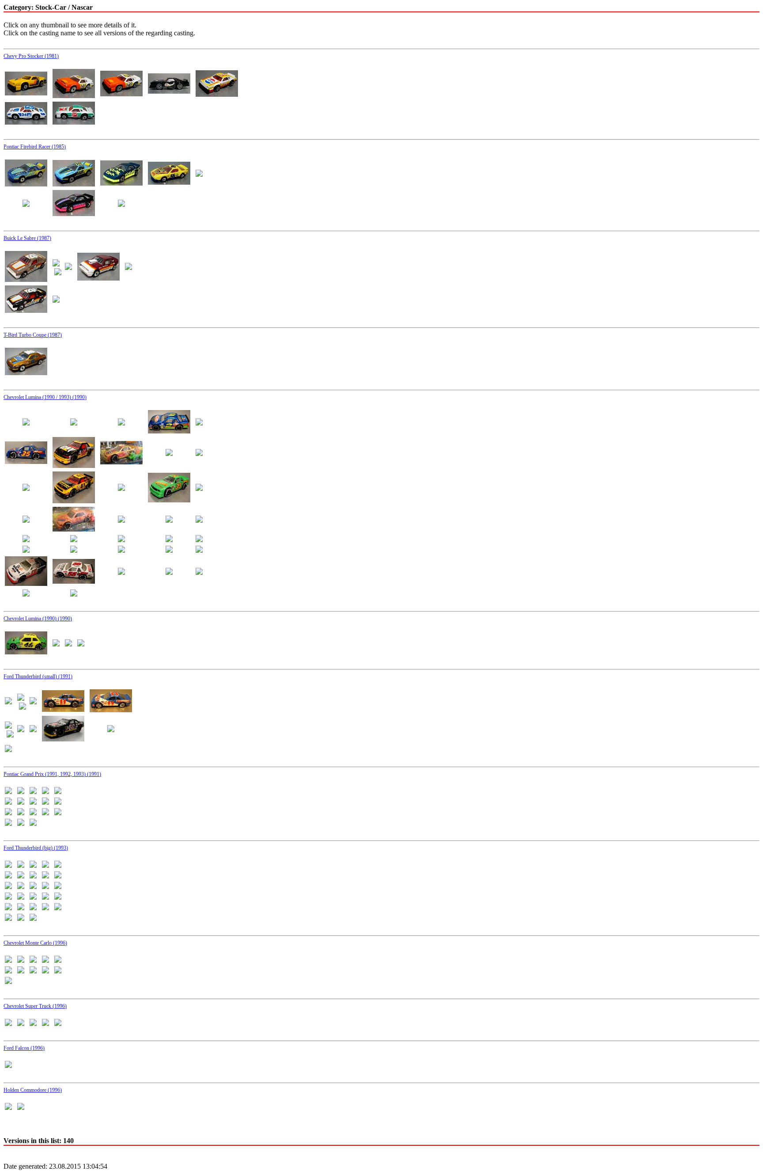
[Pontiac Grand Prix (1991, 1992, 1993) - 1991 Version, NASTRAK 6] (20, 802)
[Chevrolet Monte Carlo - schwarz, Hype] (57, 971)
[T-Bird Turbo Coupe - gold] (26, 372)
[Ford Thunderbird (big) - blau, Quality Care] (57, 865)
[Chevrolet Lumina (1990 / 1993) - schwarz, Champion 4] (73, 539)
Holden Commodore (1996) (33, 1090)
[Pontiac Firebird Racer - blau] (26, 184)
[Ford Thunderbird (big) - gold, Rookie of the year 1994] (57, 876)
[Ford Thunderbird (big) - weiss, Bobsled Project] (8, 918)
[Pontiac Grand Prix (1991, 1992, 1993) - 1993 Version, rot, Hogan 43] (57, 813)
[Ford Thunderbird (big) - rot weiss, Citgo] (20, 886)
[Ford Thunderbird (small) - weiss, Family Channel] (110, 729)
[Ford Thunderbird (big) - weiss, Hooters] (20, 918)
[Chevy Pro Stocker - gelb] (26, 93)
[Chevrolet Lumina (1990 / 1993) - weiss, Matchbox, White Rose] (169, 572)
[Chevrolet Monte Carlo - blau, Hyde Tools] (8, 960)
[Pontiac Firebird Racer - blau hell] (74, 184)
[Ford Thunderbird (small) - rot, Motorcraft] (20, 729)
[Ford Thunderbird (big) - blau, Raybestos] (8, 876)
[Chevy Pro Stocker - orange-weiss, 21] (74, 95)
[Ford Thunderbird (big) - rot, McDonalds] (8, 897)
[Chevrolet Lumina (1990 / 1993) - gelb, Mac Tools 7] (26, 488)
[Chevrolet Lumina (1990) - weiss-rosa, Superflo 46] (80, 644)
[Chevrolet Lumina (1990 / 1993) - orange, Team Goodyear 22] (74, 529)
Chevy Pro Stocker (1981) (31, 56)
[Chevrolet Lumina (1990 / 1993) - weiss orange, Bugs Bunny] (199, 550)
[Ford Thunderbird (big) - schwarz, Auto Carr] (33, 897)
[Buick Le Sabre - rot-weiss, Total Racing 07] (128, 267)
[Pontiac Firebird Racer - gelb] (169, 182)
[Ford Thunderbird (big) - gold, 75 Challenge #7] (45, 876)
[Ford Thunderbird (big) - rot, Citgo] (57, 886)
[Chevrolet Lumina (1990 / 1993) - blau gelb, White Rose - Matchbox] (26, 423)
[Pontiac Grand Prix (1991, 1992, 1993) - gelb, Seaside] (33, 823)
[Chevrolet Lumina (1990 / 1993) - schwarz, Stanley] (26, 550)
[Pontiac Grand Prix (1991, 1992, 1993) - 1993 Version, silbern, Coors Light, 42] (20, 823)
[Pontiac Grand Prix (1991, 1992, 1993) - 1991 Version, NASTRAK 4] (57, 791)
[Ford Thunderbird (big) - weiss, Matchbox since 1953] (33, 918)
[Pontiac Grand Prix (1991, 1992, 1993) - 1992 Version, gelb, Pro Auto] (20, 813)
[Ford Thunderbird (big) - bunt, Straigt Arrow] (33, 876)
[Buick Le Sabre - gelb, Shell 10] (56, 264)
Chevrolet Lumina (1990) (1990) (38, 618)
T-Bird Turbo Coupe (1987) (33, 335)
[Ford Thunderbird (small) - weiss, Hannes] (8, 749)
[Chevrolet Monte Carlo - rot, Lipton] (20, 971)
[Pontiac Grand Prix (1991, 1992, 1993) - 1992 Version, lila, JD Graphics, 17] (45, 813)
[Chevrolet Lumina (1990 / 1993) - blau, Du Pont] (169, 431)
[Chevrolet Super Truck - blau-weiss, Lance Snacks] (8, 1023)
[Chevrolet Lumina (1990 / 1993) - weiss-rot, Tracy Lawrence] (73, 594)
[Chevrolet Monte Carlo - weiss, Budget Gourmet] (8, 981)
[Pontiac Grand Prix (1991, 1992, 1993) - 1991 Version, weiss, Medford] (45, 802)
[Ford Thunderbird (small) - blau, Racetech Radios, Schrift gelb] (20, 698)
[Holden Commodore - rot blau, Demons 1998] (8, 1107)
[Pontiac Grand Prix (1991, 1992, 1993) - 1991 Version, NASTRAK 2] (33, 791)
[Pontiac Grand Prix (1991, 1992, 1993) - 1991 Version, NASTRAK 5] (8, 802)
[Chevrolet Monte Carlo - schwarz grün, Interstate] (45, 971)
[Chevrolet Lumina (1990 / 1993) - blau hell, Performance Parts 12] (73, 423)
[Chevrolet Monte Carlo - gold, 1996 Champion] (57, 960)
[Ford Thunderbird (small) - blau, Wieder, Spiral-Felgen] (111, 710)
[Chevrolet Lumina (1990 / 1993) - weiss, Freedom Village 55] (74, 581)
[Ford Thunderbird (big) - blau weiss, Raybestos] (20, 865)
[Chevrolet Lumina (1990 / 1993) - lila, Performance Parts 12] (199, 488)
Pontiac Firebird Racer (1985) (35, 147)
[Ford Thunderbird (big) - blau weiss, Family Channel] (8, 865)
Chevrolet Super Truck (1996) (35, 1006)
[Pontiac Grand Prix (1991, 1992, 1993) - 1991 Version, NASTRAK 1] (20, 791)
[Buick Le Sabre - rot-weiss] (98, 278)
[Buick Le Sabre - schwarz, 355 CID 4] (26, 310)
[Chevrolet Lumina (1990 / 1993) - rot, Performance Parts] (169, 520)
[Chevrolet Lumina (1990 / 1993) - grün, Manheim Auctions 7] (121, 488)
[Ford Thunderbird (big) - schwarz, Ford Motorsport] (8, 908)
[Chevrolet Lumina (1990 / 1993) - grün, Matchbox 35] (169, 500)
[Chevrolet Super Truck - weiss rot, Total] (57, 1023)
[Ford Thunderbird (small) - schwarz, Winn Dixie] (63, 739)
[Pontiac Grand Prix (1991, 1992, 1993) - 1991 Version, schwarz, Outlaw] (33, 802)
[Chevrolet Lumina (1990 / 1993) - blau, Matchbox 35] (26, 461)
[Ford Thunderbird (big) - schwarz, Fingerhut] (57, 897)
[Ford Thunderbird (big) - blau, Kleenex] (33, 865)
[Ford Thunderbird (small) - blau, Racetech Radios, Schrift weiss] (33, 702)
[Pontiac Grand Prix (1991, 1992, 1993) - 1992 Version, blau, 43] (57, 802)
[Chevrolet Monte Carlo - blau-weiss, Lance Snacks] (33, 960)
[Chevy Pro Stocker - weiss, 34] (26, 122)
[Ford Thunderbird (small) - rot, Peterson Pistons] (33, 729)
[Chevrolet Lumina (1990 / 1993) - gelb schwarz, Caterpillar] (74, 465)
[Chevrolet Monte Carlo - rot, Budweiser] (8, 971)
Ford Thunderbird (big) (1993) (36, 848)
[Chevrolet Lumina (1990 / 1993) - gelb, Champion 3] (121, 462)
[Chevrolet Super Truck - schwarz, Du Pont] (45, 1023)
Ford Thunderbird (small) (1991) (38, 676)
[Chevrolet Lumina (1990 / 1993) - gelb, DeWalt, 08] (169, 453)
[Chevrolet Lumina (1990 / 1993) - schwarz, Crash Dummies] (121, 539)
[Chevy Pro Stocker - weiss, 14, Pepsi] (217, 94)
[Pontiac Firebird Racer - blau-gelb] (121, 183)
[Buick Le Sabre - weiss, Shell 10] (56, 300)
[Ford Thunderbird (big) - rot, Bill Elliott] (45, 886)
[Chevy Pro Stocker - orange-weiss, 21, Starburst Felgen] (121, 94)
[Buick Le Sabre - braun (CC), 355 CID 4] (26, 279)
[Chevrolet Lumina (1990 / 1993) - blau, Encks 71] (199, 423)
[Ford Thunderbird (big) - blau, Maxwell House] (45, 865)
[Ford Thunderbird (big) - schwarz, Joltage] (45, 908)
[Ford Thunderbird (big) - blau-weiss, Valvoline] (20, 876)
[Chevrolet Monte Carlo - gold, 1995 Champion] (45, 960)
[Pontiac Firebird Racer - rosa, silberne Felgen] (26, 204)
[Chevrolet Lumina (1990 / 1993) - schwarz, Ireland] (199, 539)
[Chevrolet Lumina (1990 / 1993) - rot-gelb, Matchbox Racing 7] (26, 539)
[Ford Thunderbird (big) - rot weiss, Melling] (33, 886)
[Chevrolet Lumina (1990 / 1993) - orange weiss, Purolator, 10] (26, 520)
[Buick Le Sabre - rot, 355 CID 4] (68, 267)
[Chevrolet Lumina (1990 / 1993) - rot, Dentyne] (121, 520)
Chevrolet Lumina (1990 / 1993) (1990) (45, 397)
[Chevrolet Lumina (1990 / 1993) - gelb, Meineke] (74, 501)
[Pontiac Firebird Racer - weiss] (121, 204)
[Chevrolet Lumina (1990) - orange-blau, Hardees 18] (56, 644)
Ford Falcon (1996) (24, 1048)
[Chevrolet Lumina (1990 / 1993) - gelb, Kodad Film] (199, 453)
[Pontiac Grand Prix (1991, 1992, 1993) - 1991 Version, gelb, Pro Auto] (8, 791)
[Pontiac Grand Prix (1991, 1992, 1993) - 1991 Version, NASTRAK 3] (45, 791)
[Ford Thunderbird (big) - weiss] (57, 908)
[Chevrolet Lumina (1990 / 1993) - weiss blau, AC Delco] (121, 550)
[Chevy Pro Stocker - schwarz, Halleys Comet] (169, 91)
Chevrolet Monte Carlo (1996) (35, 943)
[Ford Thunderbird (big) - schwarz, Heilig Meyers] (33, 908)
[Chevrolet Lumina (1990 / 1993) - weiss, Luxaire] (121, 572)
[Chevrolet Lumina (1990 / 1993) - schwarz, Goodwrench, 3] (169, 539)
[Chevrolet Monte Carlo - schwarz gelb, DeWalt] (33, 971)
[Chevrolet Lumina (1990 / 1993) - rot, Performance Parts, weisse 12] (199, 520)
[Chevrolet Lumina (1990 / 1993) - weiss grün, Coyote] (169, 550)
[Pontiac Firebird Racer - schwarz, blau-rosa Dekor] (74, 213)
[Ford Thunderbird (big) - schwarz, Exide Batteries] (45, 897)
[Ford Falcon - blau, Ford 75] (8, 1065)
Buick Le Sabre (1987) (27, 238)
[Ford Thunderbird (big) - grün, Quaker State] (8, 886)
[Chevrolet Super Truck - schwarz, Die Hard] (33, 1023)
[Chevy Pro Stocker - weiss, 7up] (74, 122)
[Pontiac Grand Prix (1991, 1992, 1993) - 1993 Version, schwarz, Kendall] (8, 823)
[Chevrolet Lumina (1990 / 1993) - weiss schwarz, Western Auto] (26, 583)
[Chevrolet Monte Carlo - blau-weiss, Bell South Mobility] (20, 960)
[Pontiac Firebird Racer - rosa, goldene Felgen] (199, 174)
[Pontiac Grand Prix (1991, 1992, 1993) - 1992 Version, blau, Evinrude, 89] (8, 813)
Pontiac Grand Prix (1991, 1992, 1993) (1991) (52, 774)
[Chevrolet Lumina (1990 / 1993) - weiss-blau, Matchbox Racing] (26, 594)
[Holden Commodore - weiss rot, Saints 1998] (20, 1107)
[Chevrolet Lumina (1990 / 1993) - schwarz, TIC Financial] (73, 550)
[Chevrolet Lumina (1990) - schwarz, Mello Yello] (68, 644)
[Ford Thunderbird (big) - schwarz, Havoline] (20, 908)
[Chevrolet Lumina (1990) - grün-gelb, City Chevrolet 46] (26, 652)
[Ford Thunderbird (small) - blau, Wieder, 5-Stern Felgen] (63, 709)
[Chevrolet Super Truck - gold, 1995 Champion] (20, 1023)
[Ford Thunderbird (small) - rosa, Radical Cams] (8, 726)
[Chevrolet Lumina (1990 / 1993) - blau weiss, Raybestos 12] (121, 423)
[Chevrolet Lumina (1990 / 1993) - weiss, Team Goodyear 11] (199, 572)
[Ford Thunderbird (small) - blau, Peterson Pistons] (8, 702)
